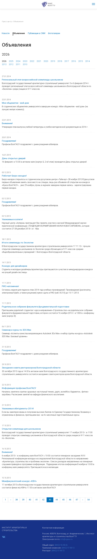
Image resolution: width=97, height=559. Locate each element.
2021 (39, 61)
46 (70, 499)
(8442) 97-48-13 (68, 548)
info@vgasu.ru (66, 539)
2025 (11, 61)
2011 (18, 64)
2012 (11, 64)
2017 (66, 61)
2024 (18, 61)
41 (36, 499)
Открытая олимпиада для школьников (21, 429)
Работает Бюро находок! (14, 175)
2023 (25, 61)
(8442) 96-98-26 (61, 545)
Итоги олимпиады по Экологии (17, 242)
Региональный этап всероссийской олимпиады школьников (32, 79)
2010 (25, 64)
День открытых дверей (13, 158)
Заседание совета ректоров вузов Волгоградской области (31, 367)
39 (23, 499)
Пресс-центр (7, 21)
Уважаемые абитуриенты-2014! (18, 408)
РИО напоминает (10, 286)
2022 (32, 61)
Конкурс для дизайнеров (14, 266)
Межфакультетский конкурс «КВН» (19, 481)
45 (63, 499)
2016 (73, 61)
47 (77, 499)
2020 (46, 61)
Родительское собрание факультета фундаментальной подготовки (35, 306)
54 (88, 499)
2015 (80, 61)
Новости (5, 33)
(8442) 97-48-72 (58, 550)
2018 (59, 61)
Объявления (19, 33)
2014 (87, 61)
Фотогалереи (54, 33)
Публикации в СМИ (36, 33)
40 (30, 499)
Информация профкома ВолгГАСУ (19, 388)
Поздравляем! (9, 141)
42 (43, 499)
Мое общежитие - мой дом (15, 103)
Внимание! (7, 123)
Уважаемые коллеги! (12, 219)
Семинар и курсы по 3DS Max (16, 330)
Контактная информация (53, 528)
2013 (4, 64)
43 (50, 499)
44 (57, 499)
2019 (53, 61)
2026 (4, 61)
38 (16, 499)
